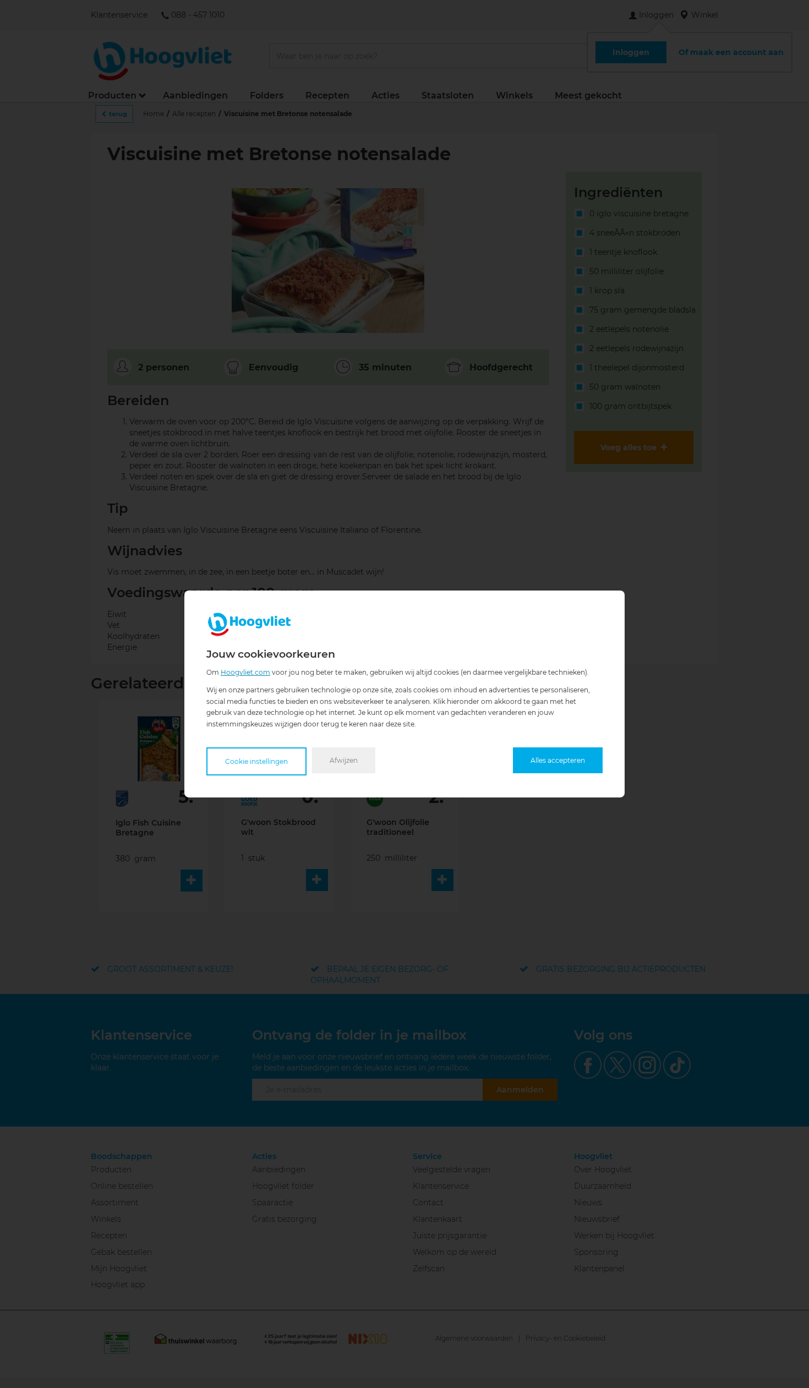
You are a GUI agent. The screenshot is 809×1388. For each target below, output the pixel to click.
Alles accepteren (558, 760)
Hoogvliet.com (245, 672)
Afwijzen (344, 760)
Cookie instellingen (256, 761)
